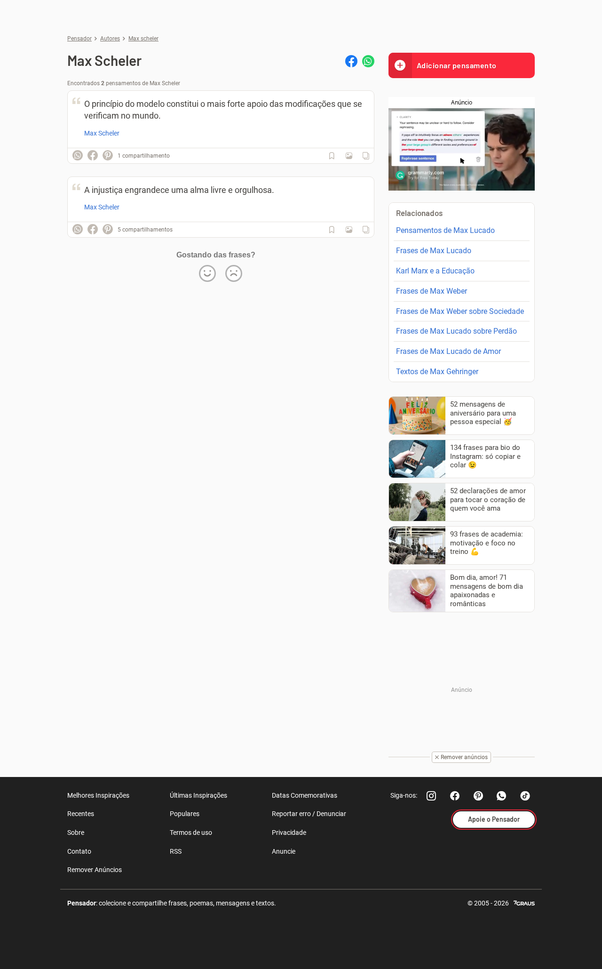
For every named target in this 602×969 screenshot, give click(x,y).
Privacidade (289, 832)
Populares (184, 813)
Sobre (75, 832)
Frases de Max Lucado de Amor (448, 351)
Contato (79, 851)
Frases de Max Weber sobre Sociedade (460, 311)
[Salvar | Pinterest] (108, 155)
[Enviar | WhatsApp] (368, 61)
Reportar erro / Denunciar (309, 813)
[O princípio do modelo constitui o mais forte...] (348, 155)
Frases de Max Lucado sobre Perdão (456, 331)
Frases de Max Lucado (433, 250)
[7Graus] (524, 902)
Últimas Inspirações (198, 795)
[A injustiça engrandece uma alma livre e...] (348, 229)
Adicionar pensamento (457, 65)
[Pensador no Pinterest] (478, 795)
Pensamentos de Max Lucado (445, 230)
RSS (176, 851)
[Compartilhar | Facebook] (351, 61)
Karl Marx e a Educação (435, 270)
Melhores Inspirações (98, 795)
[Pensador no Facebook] (454, 795)
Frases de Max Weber (431, 291)
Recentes (80, 813)
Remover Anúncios (94, 869)
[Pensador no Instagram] (431, 795)
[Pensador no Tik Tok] (525, 795)
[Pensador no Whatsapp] (501, 795)
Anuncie (283, 851)
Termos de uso (191, 832)
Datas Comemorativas (304, 795)
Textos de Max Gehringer (437, 371)
